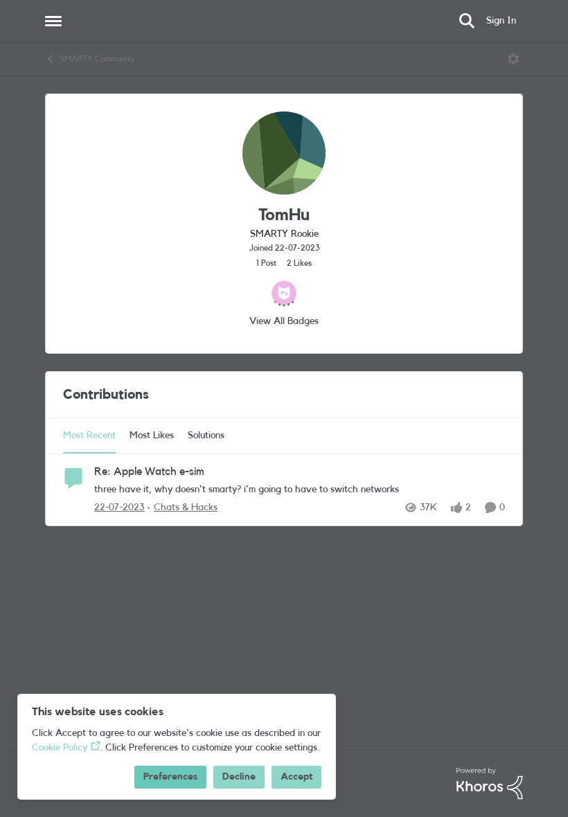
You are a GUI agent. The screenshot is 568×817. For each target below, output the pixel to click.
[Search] (467, 20)
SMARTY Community (97, 59)
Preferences (170, 777)
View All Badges (284, 321)
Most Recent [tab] (89, 435)
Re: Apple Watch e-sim (149, 471)
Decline (239, 777)
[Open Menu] (513, 59)
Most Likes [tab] (152, 435)
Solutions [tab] (206, 435)
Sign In (501, 21)
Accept (296, 777)
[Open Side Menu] (53, 20)
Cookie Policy (59, 748)
